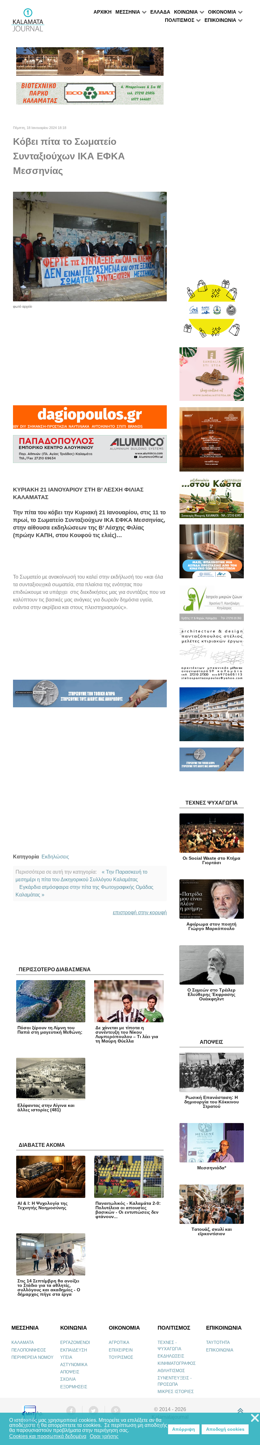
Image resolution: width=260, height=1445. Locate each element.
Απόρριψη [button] (183, 1429)
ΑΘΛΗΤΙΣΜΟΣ (171, 1370)
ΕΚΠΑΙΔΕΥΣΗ (73, 1350)
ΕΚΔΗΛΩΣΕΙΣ (171, 1356)
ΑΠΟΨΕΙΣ (69, 1372)
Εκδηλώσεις (55, 856)
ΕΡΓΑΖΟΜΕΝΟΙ (75, 1342)
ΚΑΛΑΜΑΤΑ (22, 1342)
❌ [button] (254, 1418)
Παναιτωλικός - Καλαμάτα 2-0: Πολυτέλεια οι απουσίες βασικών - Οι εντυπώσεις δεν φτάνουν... (128, 1210)
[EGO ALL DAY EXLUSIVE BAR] (90, 64)
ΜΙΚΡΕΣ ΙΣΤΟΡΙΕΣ (176, 1391)
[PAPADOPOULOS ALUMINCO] (90, 451)
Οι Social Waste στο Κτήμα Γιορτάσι (211, 860)
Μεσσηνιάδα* (211, 1167)
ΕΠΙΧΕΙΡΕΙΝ (121, 1350)
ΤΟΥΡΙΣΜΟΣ (121, 1357)
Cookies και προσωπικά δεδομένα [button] (47, 1436)
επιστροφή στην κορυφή (140, 912)
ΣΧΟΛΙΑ (68, 1379)
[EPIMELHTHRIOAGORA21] (211, 762)
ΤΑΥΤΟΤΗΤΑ (218, 1342)
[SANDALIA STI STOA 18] (211, 377)
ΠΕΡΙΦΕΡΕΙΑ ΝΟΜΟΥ (32, 1357)
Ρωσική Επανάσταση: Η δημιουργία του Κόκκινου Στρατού (211, 1102)
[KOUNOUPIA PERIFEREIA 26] (211, 554)
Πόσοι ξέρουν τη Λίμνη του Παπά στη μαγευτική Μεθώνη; (49, 1030)
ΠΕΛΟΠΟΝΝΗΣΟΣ (28, 1350)
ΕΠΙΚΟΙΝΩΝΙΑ (219, 1350)
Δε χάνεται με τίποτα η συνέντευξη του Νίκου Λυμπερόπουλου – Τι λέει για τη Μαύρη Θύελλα (126, 1034)
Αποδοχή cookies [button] (225, 1429)
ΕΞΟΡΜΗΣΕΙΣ (73, 1386)
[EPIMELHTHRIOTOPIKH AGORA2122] (90, 696)
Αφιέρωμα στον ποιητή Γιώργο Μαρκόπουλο (211, 926)
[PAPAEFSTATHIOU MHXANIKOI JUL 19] (211, 717)
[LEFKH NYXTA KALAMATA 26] (211, 311)
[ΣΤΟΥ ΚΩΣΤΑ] (211, 501)
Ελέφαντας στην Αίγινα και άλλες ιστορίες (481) (46, 1107)
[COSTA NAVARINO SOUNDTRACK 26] (211, 442)
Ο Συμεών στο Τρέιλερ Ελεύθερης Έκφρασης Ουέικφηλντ (211, 994)
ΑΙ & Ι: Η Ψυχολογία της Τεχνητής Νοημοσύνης (42, 1205)
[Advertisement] (90, 353)
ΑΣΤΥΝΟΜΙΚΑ (74, 1364)
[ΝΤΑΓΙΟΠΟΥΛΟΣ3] (89, 420)
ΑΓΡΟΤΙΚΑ (119, 1342)
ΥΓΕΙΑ (66, 1357)
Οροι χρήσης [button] (104, 1436)
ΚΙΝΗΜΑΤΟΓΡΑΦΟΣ (177, 1363)
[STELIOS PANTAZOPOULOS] (211, 657)
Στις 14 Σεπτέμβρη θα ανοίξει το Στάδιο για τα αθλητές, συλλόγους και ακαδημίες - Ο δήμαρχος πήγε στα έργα (48, 1287)
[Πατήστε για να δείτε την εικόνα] (90, 246)
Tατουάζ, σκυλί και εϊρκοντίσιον (212, 1231)
